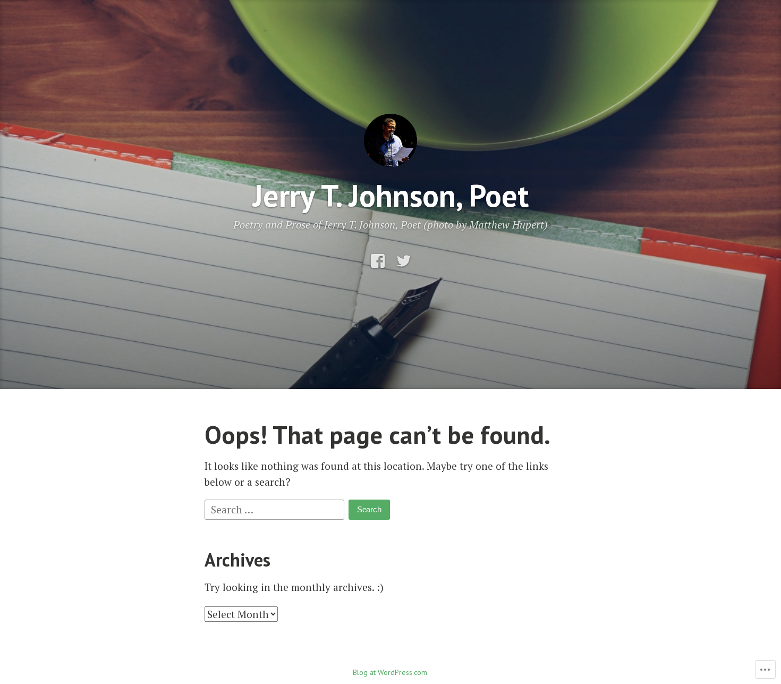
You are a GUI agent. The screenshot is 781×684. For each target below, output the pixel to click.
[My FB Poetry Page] (377, 261)
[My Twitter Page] (403, 261)
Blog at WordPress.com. (391, 672)
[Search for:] (276, 508)
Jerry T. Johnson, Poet (390, 195)
